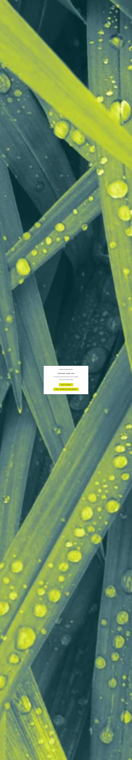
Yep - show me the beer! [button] (66, 389)
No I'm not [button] (66, 385)
